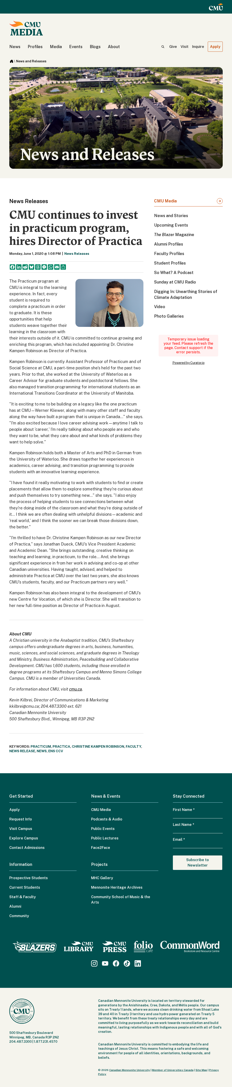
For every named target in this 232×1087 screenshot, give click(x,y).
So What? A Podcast (173, 272)
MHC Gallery (102, 878)
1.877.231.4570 (45, 1041)
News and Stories (171, 215)
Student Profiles (170, 263)
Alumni (15, 906)
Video (159, 306)
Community (19, 916)
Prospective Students (28, 878)
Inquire (198, 47)
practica (61, 746)
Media (56, 46)
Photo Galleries (169, 316)
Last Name (183, 824)
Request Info (20, 819)
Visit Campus (20, 829)
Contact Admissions (27, 848)
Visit (184, 47)
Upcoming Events (171, 225)
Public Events (103, 829)
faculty (133, 746)
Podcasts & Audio (106, 819)
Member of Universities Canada (172, 1070)
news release (22, 751)
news (42, 751)
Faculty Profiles (169, 253)
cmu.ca (75, 689)
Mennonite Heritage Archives (117, 887)
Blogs (95, 46)
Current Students (24, 887)
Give (173, 47)
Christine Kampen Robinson (98, 746)
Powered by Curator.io (188, 363)
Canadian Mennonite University (129, 1070)
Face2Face (100, 848)
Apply (215, 47)
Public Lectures (104, 838)
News (14, 46)
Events (75, 46)
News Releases (76, 253)
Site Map (201, 1070)
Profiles (35, 46)
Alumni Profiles (168, 244)
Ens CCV (55, 751)
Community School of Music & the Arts (120, 899)
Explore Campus (23, 838)
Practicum (41, 746)
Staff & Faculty (22, 897)
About (114, 46)
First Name (184, 810)
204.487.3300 (20, 1041)
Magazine (174, 234)
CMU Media (165, 201)
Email (179, 839)
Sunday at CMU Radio (175, 282)
